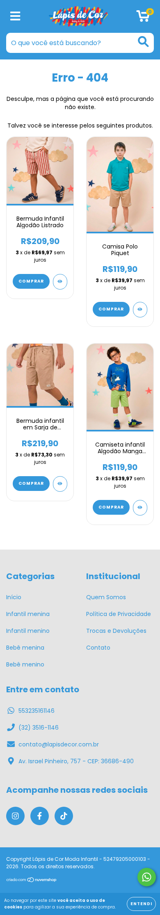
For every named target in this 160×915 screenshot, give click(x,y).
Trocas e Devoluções (116, 631)
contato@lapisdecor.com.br (58, 744)
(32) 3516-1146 (38, 727)
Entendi (141, 904)
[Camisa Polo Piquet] (140, 309)
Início (13, 597)
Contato (98, 647)
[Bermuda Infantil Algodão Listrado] (60, 282)
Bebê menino (25, 664)
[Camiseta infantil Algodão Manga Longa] (140, 508)
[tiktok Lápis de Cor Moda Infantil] (64, 816)
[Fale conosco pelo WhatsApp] (146, 877)
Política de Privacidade (118, 614)
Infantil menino (28, 631)
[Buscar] (143, 41)
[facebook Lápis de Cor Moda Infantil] (39, 816)
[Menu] (15, 16)
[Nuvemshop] (31, 880)
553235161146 (36, 711)
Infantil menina (28, 614)
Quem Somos (106, 597)
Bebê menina (25, 647)
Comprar (31, 281)
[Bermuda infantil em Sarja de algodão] (60, 484)
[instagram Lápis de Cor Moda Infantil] (15, 816)
